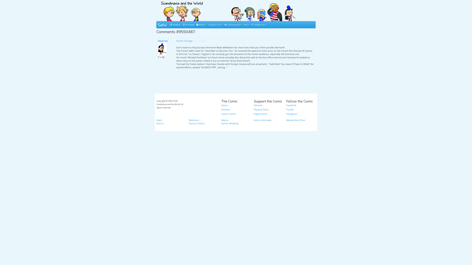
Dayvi (159, 120)
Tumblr (290, 109)
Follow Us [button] (258, 24)
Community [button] (233, 24)
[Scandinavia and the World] (182, 10)
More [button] (202, 24)
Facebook (291, 105)
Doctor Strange (184, 40)
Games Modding (229, 123)
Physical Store (261, 109)
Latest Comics (228, 113)
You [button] (245, 24)
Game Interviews (262, 120)
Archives (189, 24)
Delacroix (163, 40)
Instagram (291, 113)
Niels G (160, 123)
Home (224, 105)
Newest (176, 24)
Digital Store (260, 113)
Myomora (194, 120)
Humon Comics (197, 123)
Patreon (258, 105)
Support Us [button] (214, 24)
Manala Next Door (295, 120)
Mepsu (224, 120)
